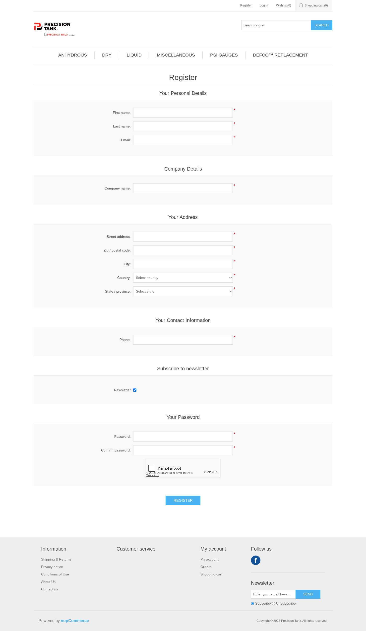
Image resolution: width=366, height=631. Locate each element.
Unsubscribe (286, 603)
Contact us (49, 589)
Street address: (119, 237)
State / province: (118, 291)
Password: (122, 437)
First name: (122, 113)
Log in (264, 5)
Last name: (122, 126)
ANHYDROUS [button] (72, 55)
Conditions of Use (55, 574)
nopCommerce (75, 621)
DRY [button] (107, 55)
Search (321, 25)
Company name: (118, 188)
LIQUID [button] (134, 55)
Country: (124, 278)
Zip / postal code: (117, 250)
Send (308, 594)
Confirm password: (116, 450)
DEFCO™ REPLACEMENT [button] (280, 55)
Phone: (125, 340)
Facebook (255, 560)
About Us (48, 582)
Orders (205, 567)
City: (127, 264)
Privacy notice (52, 567)
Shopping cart (211, 574)
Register (246, 5)
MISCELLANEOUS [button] (176, 55)
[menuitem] (73, 55)
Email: (126, 140)
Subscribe (263, 603)
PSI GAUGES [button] (224, 55)
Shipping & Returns (56, 559)
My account (209, 559)
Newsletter (122, 390)
